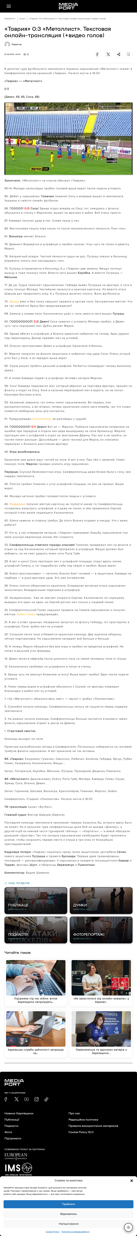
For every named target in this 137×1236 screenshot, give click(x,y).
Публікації (11, 1119)
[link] (6, 1099)
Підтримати (12, 1138)
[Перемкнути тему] (128, 1227)
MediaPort (9, 19)
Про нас (74, 1113)
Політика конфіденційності (75, 1232)
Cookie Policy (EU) (80, 1132)
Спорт (22, 19)
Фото (8, 1132)
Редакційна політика (83, 1119)
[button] (131, 1180)
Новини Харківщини (18, 1113)
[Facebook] (98, 54)
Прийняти (68, 1204)
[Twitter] (108, 54)
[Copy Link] (129, 54)
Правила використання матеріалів (93, 1126)
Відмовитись (68, 1214)
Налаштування (68, 1224)
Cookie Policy (53, 1232)
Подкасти (11, 1126)
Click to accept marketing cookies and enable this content (68, 138)
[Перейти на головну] (68, 6)
